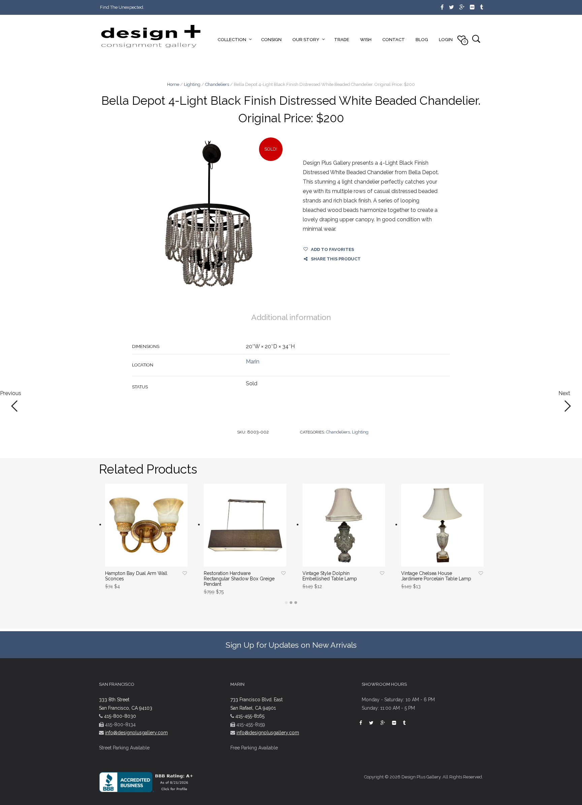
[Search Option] (476, 38)
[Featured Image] (209, 218)
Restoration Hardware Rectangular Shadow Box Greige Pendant (239, 579)
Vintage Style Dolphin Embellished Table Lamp (329, 576)
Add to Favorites (332, 249)
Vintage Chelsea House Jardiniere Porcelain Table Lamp (436, 576)
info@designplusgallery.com (136, 732)
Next (564, 393)
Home (173, 84)
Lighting (192, 84)
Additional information (291, 317)
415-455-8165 (249, 716)
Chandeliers (217, 84)
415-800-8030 (120, 716)
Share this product (336, 258)
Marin (252, 361)
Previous (10, 393)
